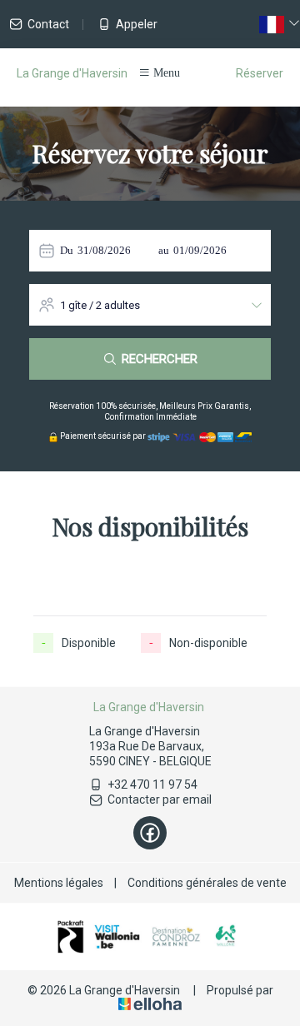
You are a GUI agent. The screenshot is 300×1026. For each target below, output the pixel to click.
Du (66, 250)
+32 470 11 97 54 (153, 784)
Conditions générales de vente (207, 882)
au (163, 250)
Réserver (259, 73)
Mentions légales (58, 882)
